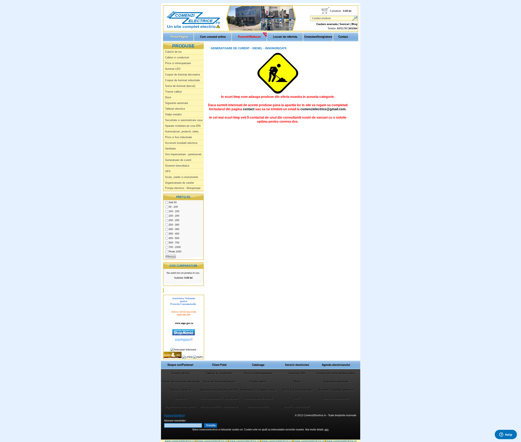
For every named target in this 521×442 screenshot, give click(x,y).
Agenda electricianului (336, 364)
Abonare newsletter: (175, 420)
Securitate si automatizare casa (183, 120)
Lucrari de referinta (285, 36)
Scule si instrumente (336, 398)
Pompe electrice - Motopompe (182, 188)
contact (248, 109)
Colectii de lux (173, 51)
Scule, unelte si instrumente (181, 177)
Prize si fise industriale (178, 137)
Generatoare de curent (178, 160)
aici (326, 429)
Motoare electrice (258, 406)
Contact (343, 36)
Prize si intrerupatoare (178, 63)
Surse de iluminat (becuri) (180, 85)
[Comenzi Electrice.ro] (164, 28)
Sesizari (344, 24)
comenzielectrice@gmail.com (323, 109)
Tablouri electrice (175, 108)
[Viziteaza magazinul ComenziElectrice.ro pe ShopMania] (183, 334)
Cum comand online (213, 36)
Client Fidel (219, 364)
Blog (354, 24)
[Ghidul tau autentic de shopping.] (184, 342)
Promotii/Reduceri (249, 36)
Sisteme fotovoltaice (177, 165)
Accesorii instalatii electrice (181, 142)
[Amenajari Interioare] (183, 349)
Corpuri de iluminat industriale (182, 80)
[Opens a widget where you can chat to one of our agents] (506, 435)
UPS (168, 171)
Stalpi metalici (173, 114)
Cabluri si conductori (177, 57)
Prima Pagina (179, 36)
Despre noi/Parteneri (180, 364)
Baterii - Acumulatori (297, 406)
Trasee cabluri (173, 91)
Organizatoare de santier (179, 182)
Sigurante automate (176, 103)
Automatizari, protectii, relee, (182, 131)
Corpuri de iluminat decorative (182, 74)
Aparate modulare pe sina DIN (182, 125)
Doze (168, 97)
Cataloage (258, 364)
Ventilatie (170, 148)
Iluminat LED (172, 68)
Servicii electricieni (297, 364)
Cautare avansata (327, 24)
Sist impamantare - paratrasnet (183, 154)
